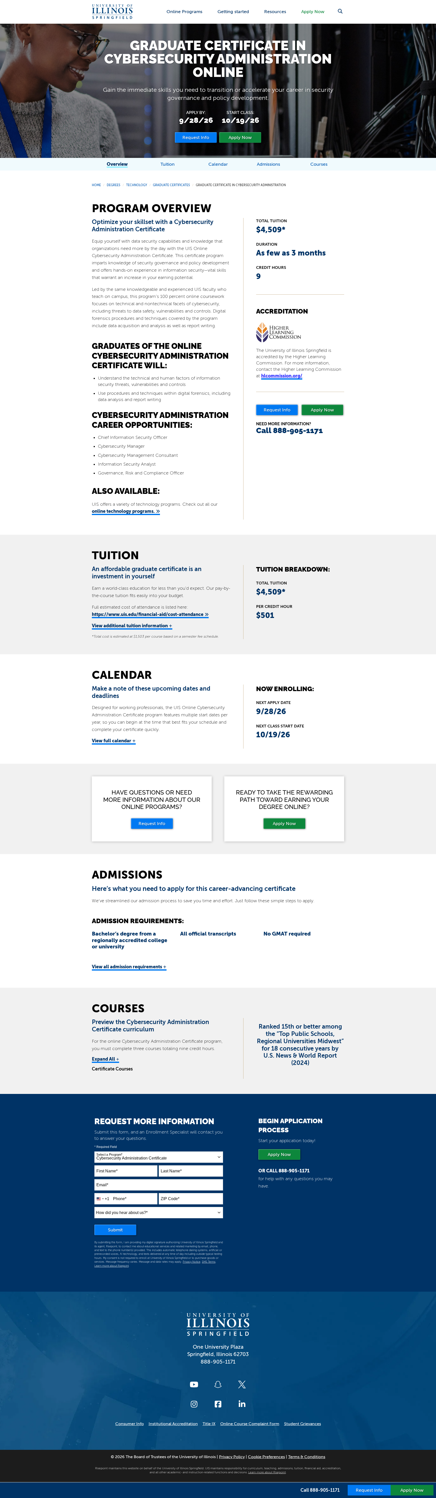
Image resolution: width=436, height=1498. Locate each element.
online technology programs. (123, 511)
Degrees (113, 185)
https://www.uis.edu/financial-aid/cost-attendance (147, 614)
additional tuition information (132, 626)
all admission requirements (129, 967)
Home (96, 185)
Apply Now (312, 11)
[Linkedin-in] (242, 1404)
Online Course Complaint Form (249, 1424)
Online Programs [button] (184, 11)
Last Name (171, 1171)
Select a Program (109, 1154)
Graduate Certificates (171, 185)
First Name (107, 1171)
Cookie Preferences (266, 1457)
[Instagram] (194, 1404)
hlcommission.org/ (281, 375)
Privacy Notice (191, 1261)
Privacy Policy (232, 1457)
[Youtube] (194, 1384)
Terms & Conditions (306, 1457)
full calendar (114, 741)
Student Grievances (302, 1424)
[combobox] (158, 1157)
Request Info (277, 409)
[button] (340, 11)
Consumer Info (129, 1424)
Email (102, 1185)
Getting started (233, 11)
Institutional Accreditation (173, 1424)
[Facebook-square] (218, 1404)
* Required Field (105, 1146)
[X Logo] (242, 1384)
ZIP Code (170, 1199)
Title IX (209, 1424)
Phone (119, 1199)
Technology (136, 185)
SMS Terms (208, 1261)
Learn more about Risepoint (111, 1265)
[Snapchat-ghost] (218, 1384)
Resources (275, 11)
